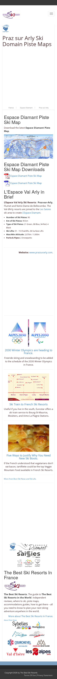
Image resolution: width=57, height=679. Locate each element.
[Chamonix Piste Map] (41, 642)
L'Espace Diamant (31, 212)
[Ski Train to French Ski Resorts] (28, 386)
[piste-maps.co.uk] (11, 14)
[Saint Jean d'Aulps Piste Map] (20, 633)
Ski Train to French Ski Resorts (28, 404)
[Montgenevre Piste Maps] (38, 625)
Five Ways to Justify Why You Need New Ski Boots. (29, 457)
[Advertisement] (28, 77)
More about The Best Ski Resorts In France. (30, 616)
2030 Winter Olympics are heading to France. (28, 351)
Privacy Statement (44, 675)
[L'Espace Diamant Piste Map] (32, 546)
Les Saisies (45, 209)
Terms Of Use (30, 675)
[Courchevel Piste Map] (19, 642)
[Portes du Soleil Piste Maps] (36, 633)
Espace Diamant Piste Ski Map (26, 175)
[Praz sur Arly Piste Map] (12, 546)
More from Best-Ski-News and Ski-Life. (20, 479)
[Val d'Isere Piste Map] (15, 651)
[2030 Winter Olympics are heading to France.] (28, 332)
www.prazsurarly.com (40, 252)
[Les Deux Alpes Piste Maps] (38, 651)
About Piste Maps (10, 620)
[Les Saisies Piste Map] (28, 553)
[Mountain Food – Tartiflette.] (28, 437)
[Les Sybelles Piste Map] (22, 625)
